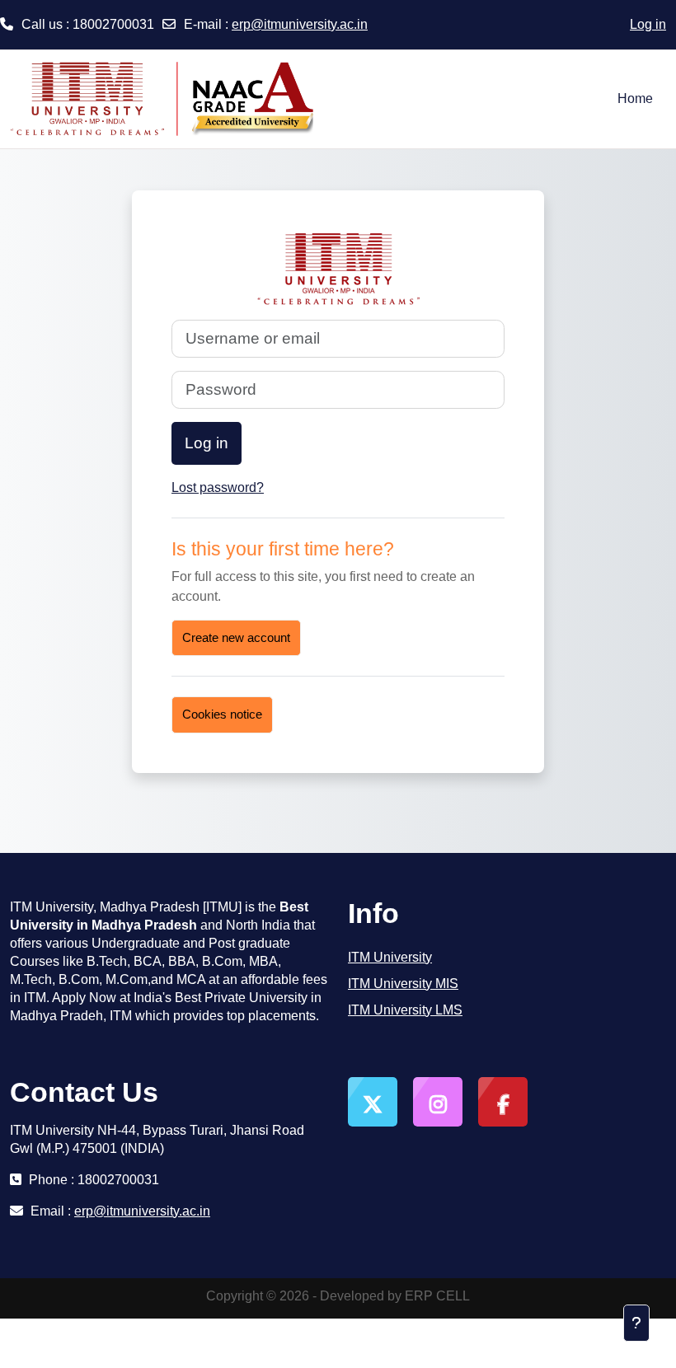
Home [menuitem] (635, 98)
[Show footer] (636, 1323)
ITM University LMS (405, 1010)
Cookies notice (222, 714)
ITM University (390, 957)
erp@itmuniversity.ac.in (300, 24)
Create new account (236, 637)
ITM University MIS (403, 984)
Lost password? (217, 487)
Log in (648, 24)
